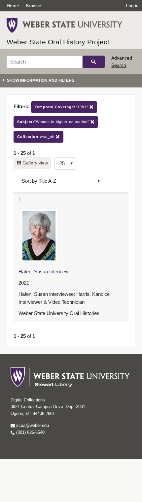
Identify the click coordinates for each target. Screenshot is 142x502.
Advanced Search (121, 61)
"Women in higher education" (53, 122)
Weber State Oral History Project (58, 42)
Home (13, 5)
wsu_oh (36, 137)
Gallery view (34, 162)
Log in (132, 5)
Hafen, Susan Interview (43, 271)
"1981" (62, 107)
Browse (33, 5)
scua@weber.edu (32, 425)
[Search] (94, 62)
